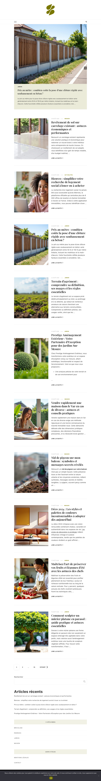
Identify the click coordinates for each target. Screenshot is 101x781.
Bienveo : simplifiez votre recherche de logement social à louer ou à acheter (68, 182)
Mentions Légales (21, 757)
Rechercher (18, 677)
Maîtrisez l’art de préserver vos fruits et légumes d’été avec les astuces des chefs (68, 567)
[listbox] (50, 68)
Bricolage (18, 728)
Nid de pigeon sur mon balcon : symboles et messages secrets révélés (67, 461)
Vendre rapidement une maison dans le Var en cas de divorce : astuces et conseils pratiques (67, 408)
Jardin (67, 226)
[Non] (99, 776)
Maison (20, 86)
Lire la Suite (56, 158)
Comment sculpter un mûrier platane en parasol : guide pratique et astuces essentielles (68, 621)
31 (35, 667)
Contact (17, 762)
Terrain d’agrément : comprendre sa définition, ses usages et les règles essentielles (68, 286)
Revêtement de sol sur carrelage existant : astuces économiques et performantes (68, 127)
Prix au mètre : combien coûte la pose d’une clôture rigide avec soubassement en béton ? (68, 235)
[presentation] (15, 68)
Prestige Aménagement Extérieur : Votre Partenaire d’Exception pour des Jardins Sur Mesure (66, 342)
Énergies (17, 733)
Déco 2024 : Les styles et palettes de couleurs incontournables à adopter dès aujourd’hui (68, 514)
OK (51, 778)
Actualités (69, 175)
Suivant (43, 667)
